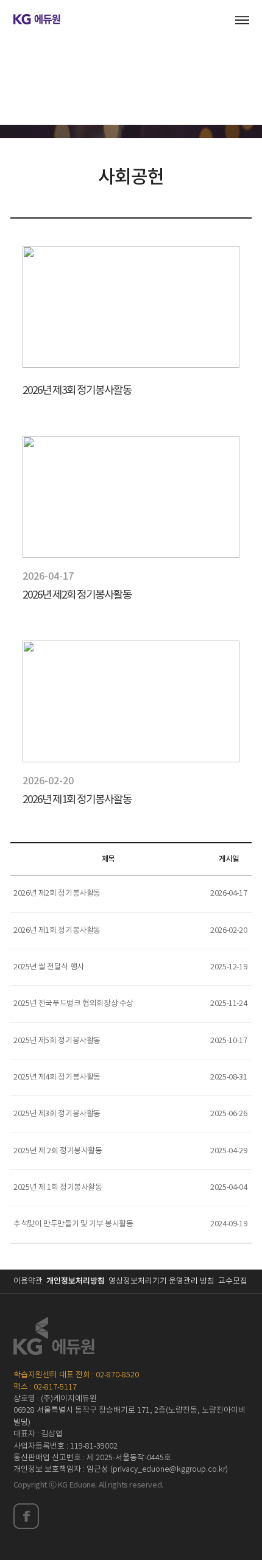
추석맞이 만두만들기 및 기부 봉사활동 (73, 1224)
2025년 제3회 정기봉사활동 (57, 1114)
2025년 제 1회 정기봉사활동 (57, 1187)
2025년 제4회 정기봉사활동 (57, 1077)
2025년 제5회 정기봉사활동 (57, 1040)
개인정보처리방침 (75, 1281)
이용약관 (28, 1281)
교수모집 (232, 1281)
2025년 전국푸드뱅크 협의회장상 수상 (73, 1003)
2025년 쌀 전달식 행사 (48, 967)
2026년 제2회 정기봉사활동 (57, 893)
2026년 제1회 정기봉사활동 (57, 930)
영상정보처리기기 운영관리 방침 (161, 1281)
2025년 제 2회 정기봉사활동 (57, 1151)
